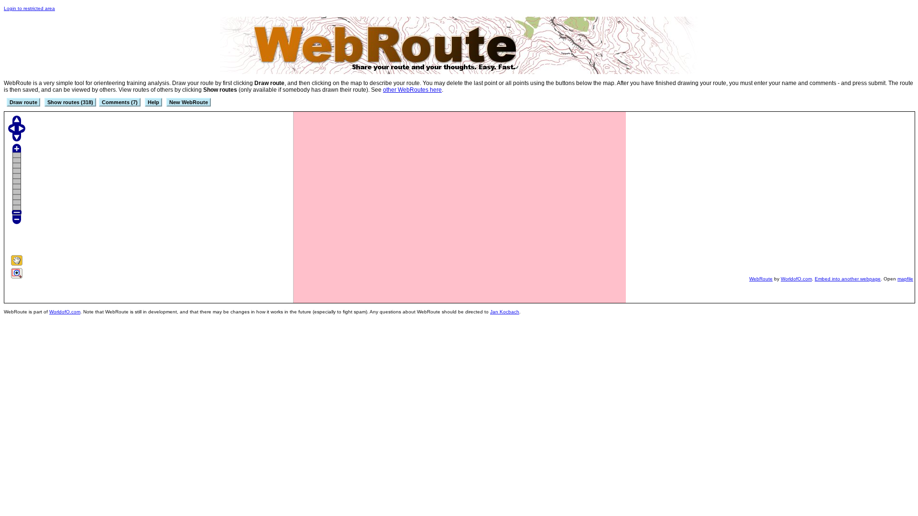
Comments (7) (120, 102)
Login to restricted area (29, 8)
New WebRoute (188, 102)
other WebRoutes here (412, 89)
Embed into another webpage (848, 278)
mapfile (905, 278)
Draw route (23, 102)
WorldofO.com (796, 278)
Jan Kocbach (504, 311)
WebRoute (761, 278)
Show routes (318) (70, 102)
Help (153, 102)
